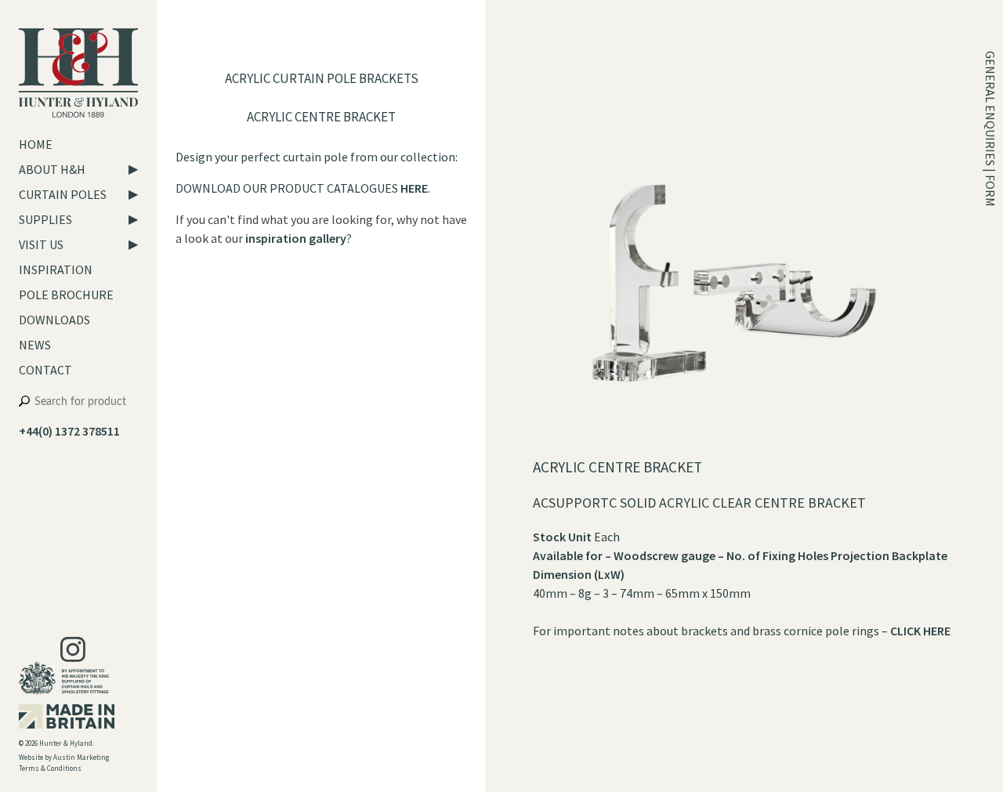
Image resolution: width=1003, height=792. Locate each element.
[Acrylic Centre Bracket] (733, 448)
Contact (45, 370)
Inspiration (55, 269)
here (414, 188)
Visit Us (41, 244)
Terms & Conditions (50, 768)
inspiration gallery (295, 238)
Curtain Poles (63, 194)
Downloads (54, 319)
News (35, 345)
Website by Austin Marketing (64, 757)
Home (36, 144)
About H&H (52, 169)
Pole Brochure (66, 294)
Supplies (45, 219)
